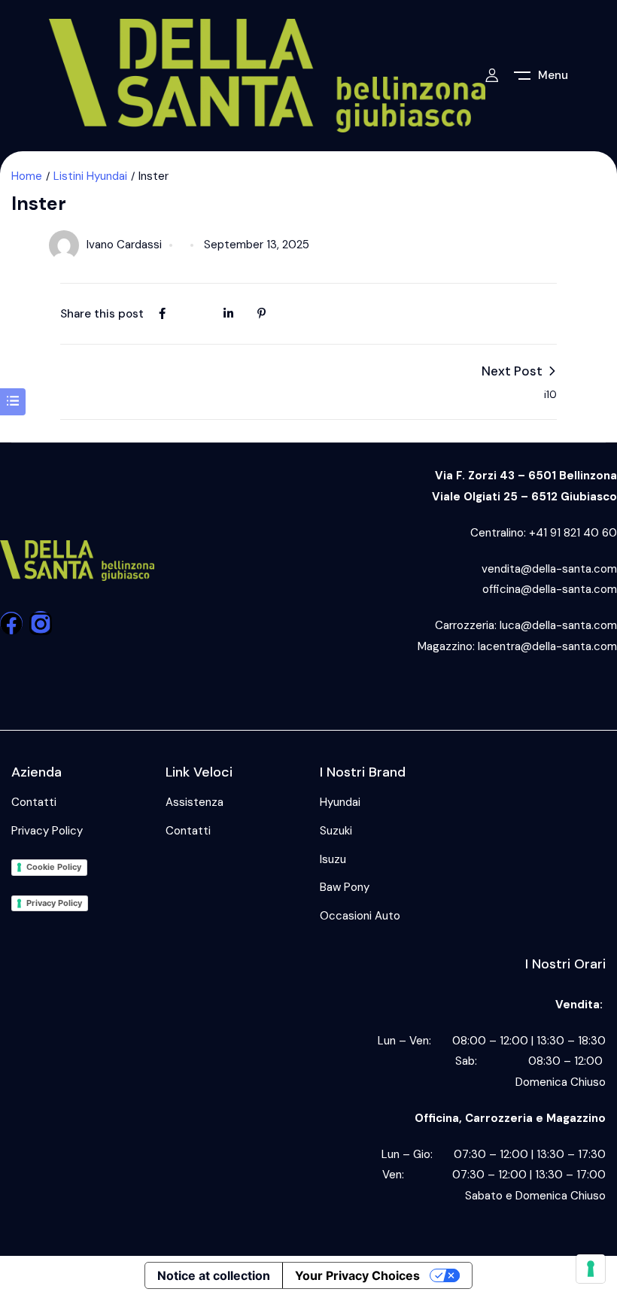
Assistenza (194, 802)
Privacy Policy (47, 830)
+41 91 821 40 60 (573, 532)
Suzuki (336, 830)
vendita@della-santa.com (549, 568)
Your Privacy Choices (357, 1275)
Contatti (33, 802)
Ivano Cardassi (124, 244)
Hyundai (340, 802)
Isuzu (333, 859)
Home (26, 176)
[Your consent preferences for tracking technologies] (590, 1268)
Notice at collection (213, 1275)
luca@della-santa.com (558, 625)
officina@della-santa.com (549, 589)
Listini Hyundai (90, 176)
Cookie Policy (53, 867)
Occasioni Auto (360, 915)
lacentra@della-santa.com (547, 646)
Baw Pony (344, 887)
